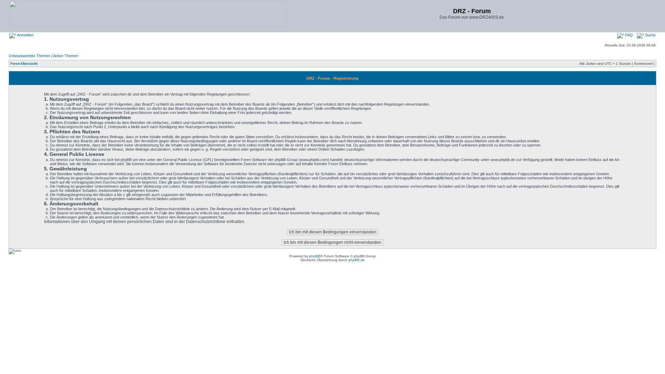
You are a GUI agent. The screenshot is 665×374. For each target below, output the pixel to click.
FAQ (628, 35)
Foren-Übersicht (23, 63)
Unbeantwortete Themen (29, 56)
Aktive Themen (65, 56)
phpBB (314, 256)
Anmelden (25, 35)
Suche (650, 35)
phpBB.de (356, 260)
